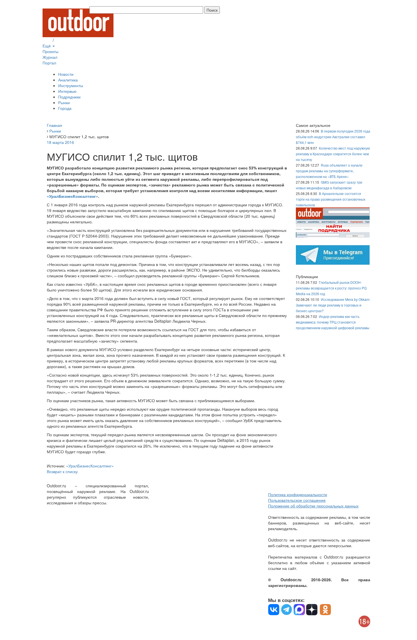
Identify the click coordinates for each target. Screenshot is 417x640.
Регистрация (66, 40)
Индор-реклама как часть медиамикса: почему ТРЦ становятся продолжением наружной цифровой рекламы (332, 322)
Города (64, 108)
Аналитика (68, 80)
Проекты (50, 51)
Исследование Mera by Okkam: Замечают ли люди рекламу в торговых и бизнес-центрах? (333, 305)
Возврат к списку (62, 471)
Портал (49, 63)
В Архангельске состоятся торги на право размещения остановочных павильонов (330, 199)
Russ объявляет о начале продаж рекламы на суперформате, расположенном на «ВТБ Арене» (329, 171)
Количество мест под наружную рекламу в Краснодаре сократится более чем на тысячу (333, 154)
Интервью (67, 91)
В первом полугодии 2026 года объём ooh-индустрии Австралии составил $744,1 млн (333, 137)
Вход (47, 40)
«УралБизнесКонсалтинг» (72, 196)
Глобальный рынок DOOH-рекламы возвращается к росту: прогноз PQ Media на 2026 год (331, 288)
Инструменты (70, 85)
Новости (65, 74)
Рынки (64, 102)
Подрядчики (69, 97)
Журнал (50, 57)
